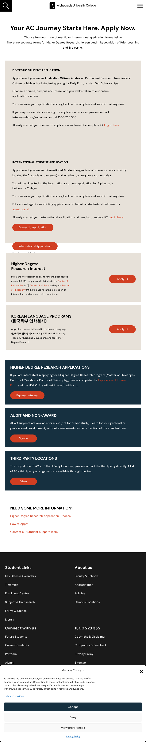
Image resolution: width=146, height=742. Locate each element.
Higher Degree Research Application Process (40, 516)
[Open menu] (140, 6)
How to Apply (19, 524)
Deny (73, 717)
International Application (35, 246)
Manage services (15, 696)
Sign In (23, 438)
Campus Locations (87, 602)
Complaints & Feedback (91, 645)
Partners (11, 654)
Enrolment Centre (17, 593)
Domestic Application (32, 227)
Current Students (17, 645)
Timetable (11, 585)
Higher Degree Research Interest (28, 266)
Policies (80, 593)
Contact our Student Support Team (34, 532)
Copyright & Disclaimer (90, 637)
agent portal (20, 209)
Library (9, 619)
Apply (120, 279)
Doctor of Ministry (39, 285)
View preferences (73, 728)
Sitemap (80, 663)
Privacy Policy (73, 736)
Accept (73, 707)
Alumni (9, 663)
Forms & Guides (16, 611)
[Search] (6, 6)
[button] (140, 671)
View (23, 481)
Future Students (16, 637)
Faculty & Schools (86, 576)
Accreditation (84, 585)
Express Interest (27, 395)
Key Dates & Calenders (20, 576)
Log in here (111, 125)
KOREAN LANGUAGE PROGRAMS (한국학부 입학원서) (41, 318)
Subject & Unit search (20, 602)
